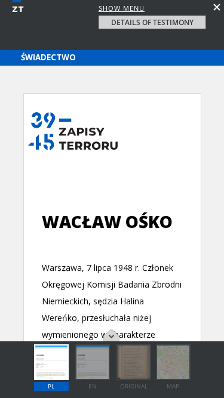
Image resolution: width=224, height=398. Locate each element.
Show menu (122, 8)
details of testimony (152, 22)
